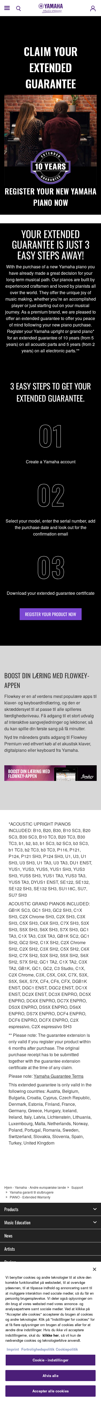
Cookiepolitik (67, 1349)
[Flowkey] (50, 773)
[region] (50, 1331)
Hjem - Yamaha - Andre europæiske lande (35, 1187)
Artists (9, 1249)
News (8, 1235)
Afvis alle (50, 1375)
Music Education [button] (17, 1222)
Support (77, 1187)
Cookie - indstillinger (50, 1359)
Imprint (13, 1349)
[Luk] (94, 1269)
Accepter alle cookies (50, 1390)
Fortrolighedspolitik (37, 1349)
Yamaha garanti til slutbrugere (32, 1192)
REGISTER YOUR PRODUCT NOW (50, 614)
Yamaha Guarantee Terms (58, 1076)
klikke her (51, 1335)
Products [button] (11, 1209)
